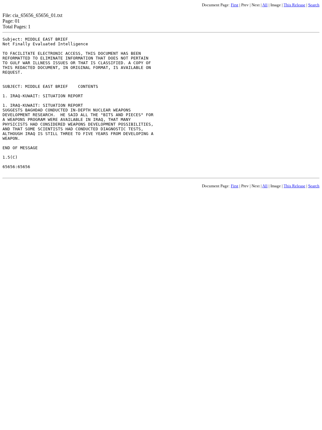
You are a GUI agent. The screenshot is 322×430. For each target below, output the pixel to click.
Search (313, 5)
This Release (294, 5)
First (234, 5)
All (265, 5)
